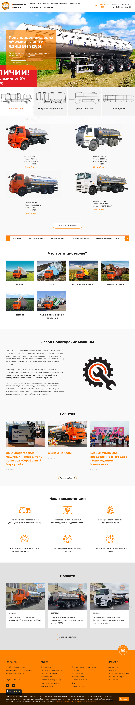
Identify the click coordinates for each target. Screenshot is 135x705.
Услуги (46, 4)
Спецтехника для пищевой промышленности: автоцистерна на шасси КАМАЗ (67, 620)
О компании (36, 8)
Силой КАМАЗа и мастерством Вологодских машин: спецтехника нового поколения (108, 620)
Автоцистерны (115, 667)
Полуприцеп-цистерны (118, 673)
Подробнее (18, 63)
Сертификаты (47, 686)
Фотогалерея (77, 673)
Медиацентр (74, 4)
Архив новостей (67, 637)
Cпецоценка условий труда (84, 667)
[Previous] (4, 49)
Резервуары (113, 680)
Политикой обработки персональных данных (76, 702)
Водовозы (112, 670)
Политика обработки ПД (52, 670)
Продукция (35, 4)
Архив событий (67, 478)
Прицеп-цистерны (116, 677)
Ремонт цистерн (79, 686)
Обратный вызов (103, 6)
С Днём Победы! (60, 453)
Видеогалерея (78, 677)
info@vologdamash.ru (15, 673)
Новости (75, 670)
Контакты (48, 8)
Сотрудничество (59, 4)
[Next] (130, 49)
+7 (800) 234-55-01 (121, 7)
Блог (74, 683)
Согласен (124, 699)
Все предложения (68, 225)
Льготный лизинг (79, 680)
